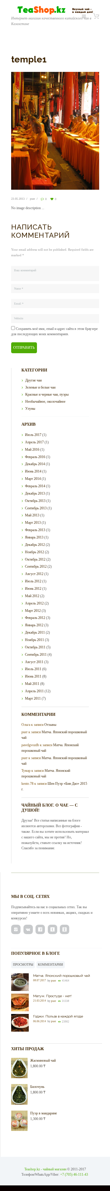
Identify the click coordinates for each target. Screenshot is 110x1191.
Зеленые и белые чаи (40, 387)
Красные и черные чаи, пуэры (47, 394)
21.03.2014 (39, 1001)
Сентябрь (36, 508)
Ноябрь (34, 552)
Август (34, 574)
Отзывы (50, 725)
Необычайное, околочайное (45, 401)
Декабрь (35, 464)
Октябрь (35, 501)
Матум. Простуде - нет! (52, 996)
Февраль (35, 457)
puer (32, 198)
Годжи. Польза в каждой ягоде (58, 1016)
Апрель (34, 442)
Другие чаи (33, 380)
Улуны (30, 409)
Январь (34, 537)
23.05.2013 (18, 198)
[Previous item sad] (33, 130)
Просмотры (23, 964)
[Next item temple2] (77, 130)
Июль (33, 435)
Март (33, 479)
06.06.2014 (39, 1021)
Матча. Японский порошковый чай (61, 976)
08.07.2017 (39, 980)
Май (32, 449)
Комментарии (50, 964)
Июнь (33, 471)
